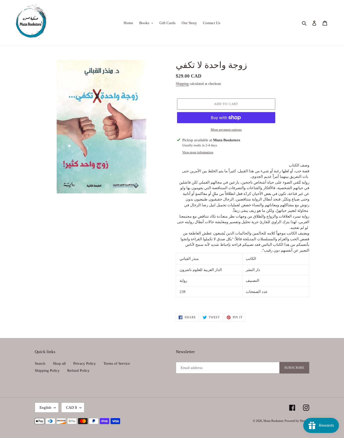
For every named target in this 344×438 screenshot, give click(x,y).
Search (40, 363)
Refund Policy (78, 370)
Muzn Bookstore (273, 421)
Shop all (59, 363)
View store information (197, 152)
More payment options (226, 129)
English (45, 408)
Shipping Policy (47, 370)
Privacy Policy (84, 363)
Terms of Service (117, 363)
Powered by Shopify (297, 421)
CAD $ (71, 408)
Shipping (182, 84)
